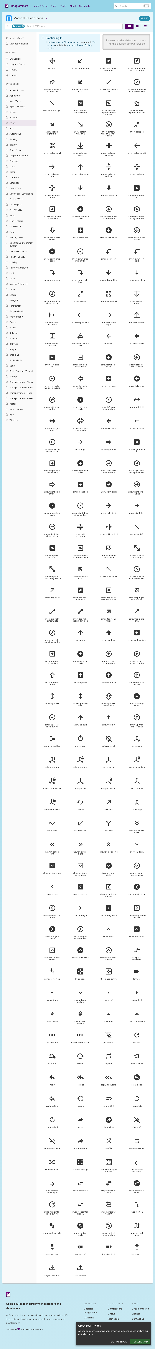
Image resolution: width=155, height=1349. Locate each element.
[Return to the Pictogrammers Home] (8, 1295)
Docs (53, 6)
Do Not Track (119, 1341)
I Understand (140, 1341)
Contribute (84, 6)
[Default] (129, 26)
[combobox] (130, 6)
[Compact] (146, 26)
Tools (63, 6)
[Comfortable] (137, 26)
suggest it (86, 42)
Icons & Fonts (41, 6)
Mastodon (113, 1318)
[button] (18, 26)
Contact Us (138, 1318)
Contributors (115, 1308)
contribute (60, 45)
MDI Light (89, 1317)
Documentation (140, 1308)
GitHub (111, 1313)
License (136, 1313)
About (73, 6)
